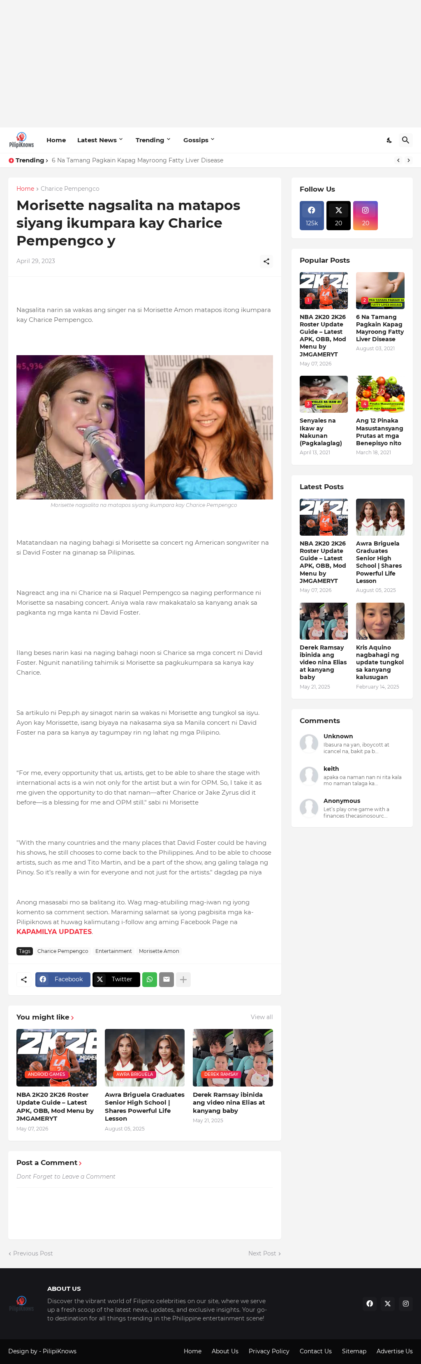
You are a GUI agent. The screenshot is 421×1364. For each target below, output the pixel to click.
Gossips (195, 140)
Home (56, 140)
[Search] (406, 140)
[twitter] (388, 1304)
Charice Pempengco (70, 189)
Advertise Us (395, 1351)
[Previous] (398, 160)
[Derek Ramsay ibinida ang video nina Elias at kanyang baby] (324, 621)
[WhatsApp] (149, 979)
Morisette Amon (159, 951)
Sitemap (354, 1351)
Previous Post (33, 1253)
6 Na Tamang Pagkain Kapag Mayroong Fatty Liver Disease (137, 160)
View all (262, 1017)
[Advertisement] (210, 63)
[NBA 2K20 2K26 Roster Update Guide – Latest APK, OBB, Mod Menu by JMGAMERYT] (324, 517)
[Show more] (183, 979)
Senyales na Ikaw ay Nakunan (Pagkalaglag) (321, 432)
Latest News (97, 140)
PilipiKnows (59, 1351)
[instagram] (406, 1304)
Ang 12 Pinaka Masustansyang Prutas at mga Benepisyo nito (379, 432)
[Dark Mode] (390, 140)
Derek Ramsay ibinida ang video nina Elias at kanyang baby (229, 1102)
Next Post (262, 1253)
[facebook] (370, 1304)
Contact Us (316, 1351)
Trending (150, 140)
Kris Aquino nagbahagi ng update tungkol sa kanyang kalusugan (380, 662)
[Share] (266, 261)
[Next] (409, 160)
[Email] (166, 979)
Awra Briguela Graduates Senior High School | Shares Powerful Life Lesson (145, 1107)
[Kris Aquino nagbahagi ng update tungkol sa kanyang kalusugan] (380, 621)
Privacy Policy (269, 1351)
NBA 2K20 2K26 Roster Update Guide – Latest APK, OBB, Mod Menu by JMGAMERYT (55, 1107)
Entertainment (113, 951)
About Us (225, 1351)
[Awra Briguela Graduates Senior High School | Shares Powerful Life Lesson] (380, 517)
